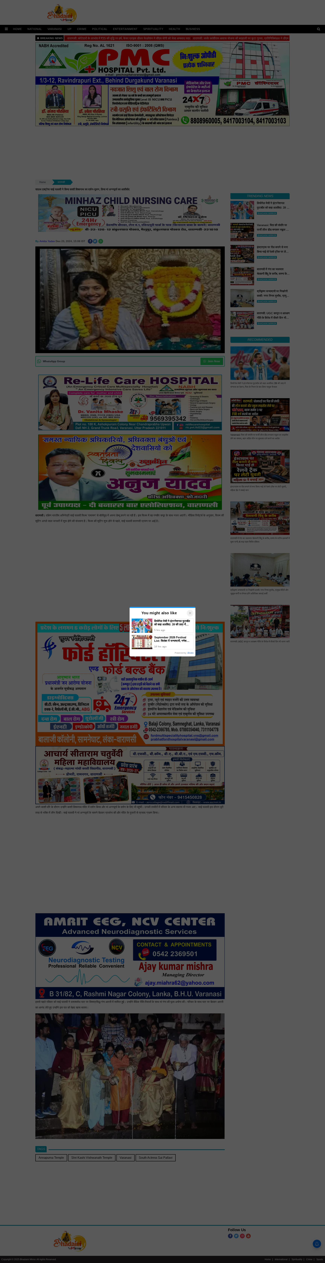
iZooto (191, 653)
